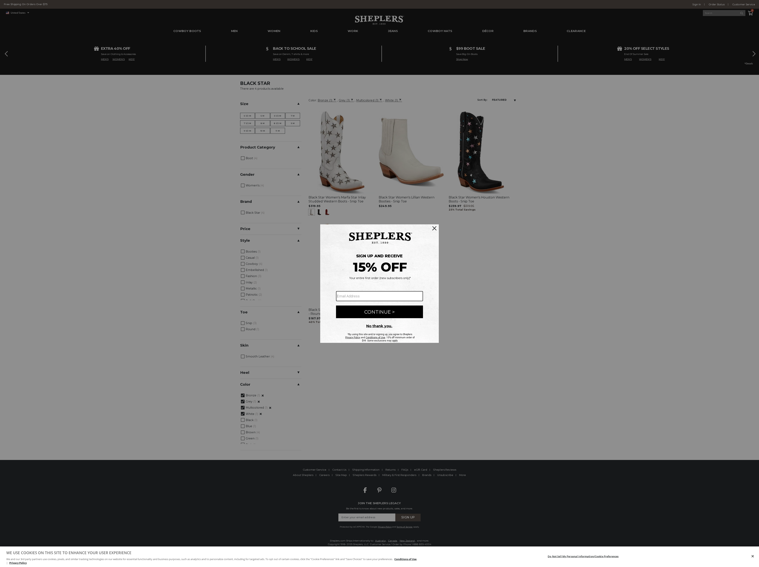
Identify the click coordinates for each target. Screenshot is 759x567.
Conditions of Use (405, 559)
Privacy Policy (18, 563)
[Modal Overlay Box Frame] (379, 283)
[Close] (752, 556)
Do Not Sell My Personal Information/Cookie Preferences (583, 556)
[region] (379, 556)
